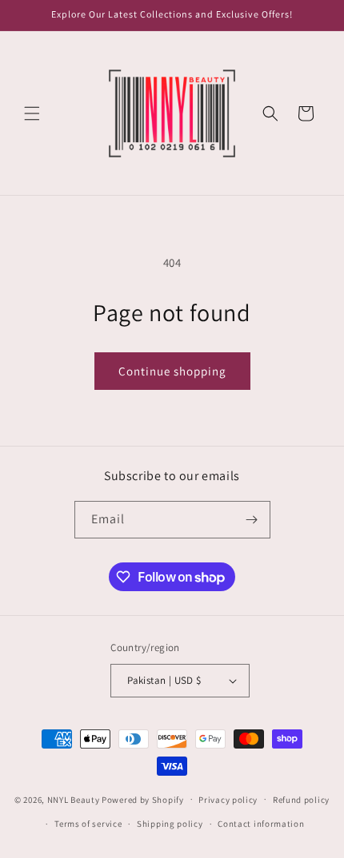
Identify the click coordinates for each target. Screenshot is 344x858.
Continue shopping (172, 371)
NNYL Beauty (73, 798)
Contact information (261, 823)
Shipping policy (170, 823)
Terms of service (88, 823)
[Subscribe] (252, 519)
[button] (32, 113)
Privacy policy (228, 799)
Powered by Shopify (143, 798)
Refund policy (301, 799)
